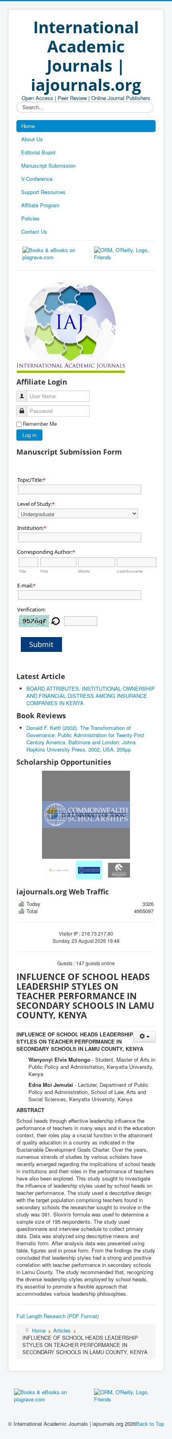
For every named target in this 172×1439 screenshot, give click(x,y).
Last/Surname (130, 571)
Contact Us (34, 231)
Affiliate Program (40, 205)
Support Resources (43, 192)
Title (22, 571)
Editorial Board (38, 152)
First (44, 571)
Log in (29, 435)
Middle (84, 571)
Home (28, 126)
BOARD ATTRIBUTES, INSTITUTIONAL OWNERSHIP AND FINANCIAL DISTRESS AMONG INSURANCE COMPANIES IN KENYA (90, 696)
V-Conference (36, 178)
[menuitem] (56, 870)
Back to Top (150, 1423)
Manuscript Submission (48, 165)
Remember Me (40, 423)
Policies (30, 218)
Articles (62, 1330)
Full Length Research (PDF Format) (57, 1316)
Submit (41, 644)
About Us (32, 139)
